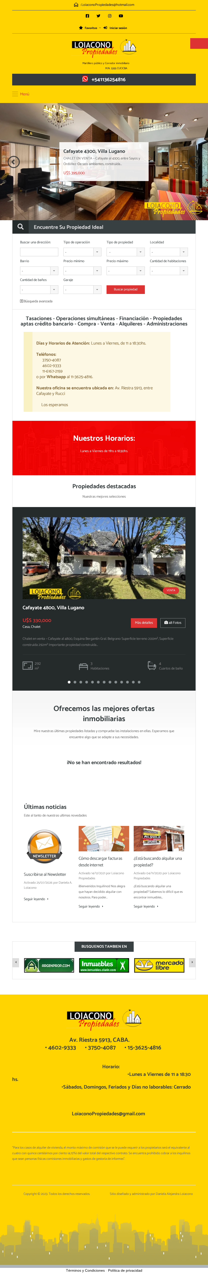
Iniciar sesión (118, 28)
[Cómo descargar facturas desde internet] (104, 838)
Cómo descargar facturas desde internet (100, 862)
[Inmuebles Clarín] (104, 965)
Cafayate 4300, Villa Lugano (94, 151)
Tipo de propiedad (120, 242)
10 (121, 682)
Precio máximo (117, 261)
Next (194, 162)
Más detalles (144, 623)
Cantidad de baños (33, 280)
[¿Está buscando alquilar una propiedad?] (159, 838)
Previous (14, 162)
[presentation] (15, 962)
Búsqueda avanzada (38, 301)
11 (127, 682)
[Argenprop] (49, 965)
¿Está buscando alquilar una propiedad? (158, 862)
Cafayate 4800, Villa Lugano (53, 608)
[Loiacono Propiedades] (104, 49)
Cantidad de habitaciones (168, 261)
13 (139, 682)
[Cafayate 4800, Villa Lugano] (104, 558)
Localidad (157, 242)
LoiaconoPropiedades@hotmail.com (107, 5)
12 (133, 682)
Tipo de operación (76, 242)
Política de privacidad (125, 1270)
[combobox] (82, 252)
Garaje (68, 280)
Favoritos (91, 28)
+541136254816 (109, 79)
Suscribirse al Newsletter (45, 874)
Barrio (24, 261)
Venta (171, 590)
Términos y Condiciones (85, 1270)
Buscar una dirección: (35, 242)
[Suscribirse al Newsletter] (44, 847)
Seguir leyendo (35, 899)
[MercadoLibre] (159, 965)
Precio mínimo (73, 261)
